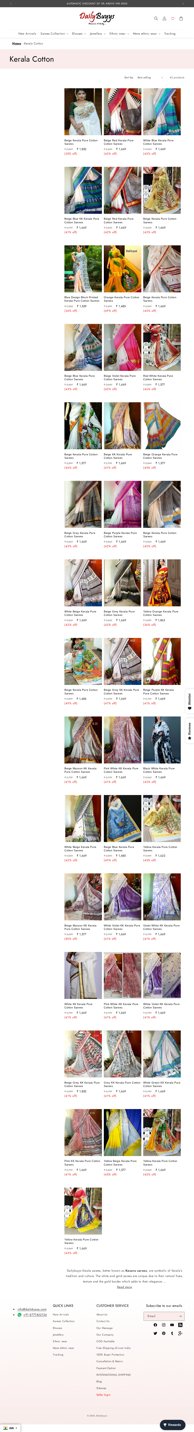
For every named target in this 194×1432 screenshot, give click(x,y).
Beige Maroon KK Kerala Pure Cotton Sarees (80, 770)
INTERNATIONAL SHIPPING (113, 1375)
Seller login (103, 1395)
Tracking (58, 1354)
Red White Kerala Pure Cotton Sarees (158, 377)
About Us (102, 1314)
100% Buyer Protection (110, 1354)
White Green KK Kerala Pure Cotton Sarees (162, 1084)
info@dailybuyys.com (32, 1309)
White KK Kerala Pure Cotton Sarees (78, 1006)
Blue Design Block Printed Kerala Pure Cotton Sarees (81, 299)
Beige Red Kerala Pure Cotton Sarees (119, 142)
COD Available (105, 1341)
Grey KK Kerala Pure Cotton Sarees (122, 1084)
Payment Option (106, 1368)
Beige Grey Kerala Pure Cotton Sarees (79, 534)
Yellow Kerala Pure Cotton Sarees (160, 848)
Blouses (57, 1328)
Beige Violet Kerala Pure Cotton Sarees (120, 377)
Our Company (105, 1335)
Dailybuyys (101, 1415)
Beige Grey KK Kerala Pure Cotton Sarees (121, 691)
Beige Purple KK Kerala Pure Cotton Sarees (158, 691)
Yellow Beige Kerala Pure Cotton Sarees (120, 1162)
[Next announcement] (183, 3)
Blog (99, 1381)
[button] (156, 18)
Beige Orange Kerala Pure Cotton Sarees (160, 456)
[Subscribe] (180, 1316)
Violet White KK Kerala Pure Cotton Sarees (161, 927)
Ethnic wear (60, 1341)
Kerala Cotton (33, 43)
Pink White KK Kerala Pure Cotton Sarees (121, 770)
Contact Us (103, 1321)
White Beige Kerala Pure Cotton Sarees (80, 613)
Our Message (104, 1328)
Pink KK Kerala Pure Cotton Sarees (82, 1162)
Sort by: (129, 77)
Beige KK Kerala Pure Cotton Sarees (118, 456)
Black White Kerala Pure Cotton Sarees (159, 770)
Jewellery (58, 1335)
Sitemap (101, 1388)
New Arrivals (61, 1314)
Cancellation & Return (109, 1361)
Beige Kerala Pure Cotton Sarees (81, 142)
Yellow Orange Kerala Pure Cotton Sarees (160, 613)
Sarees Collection (63, 1321)
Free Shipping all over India (113, 1348)
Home (16, 43)
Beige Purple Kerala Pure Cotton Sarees (120, 534)
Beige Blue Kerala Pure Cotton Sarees (79, 377)
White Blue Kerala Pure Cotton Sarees (158, 142)
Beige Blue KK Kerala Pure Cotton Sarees (81, 220)
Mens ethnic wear (63, 1348)
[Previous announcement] (11, 3)
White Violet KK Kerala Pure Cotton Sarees (122, 927)
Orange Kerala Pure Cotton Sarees (121, 299)
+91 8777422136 (35, 1315)
